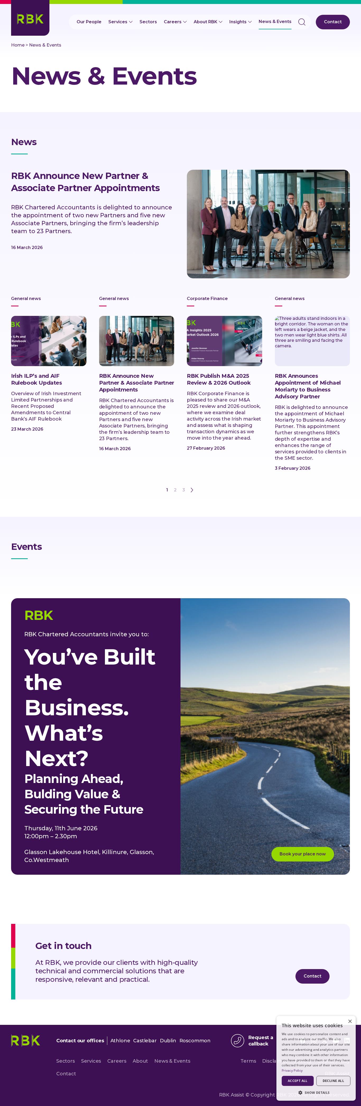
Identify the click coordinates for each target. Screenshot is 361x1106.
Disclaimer (275, 1061)
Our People (89, 21)
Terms (248, 1061)
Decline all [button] (333, 1081)
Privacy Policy (292, 1070)
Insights (238, 21)
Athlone (120, 1041)
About (140, 1061)
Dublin (168, 1041)
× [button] (350, 1022)
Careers (173, 21)
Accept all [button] (298, 1081)
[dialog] (316, 1058)
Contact (333, 21)
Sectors (148, 21)
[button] (316, 1092)
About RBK (205, 21)
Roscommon (195, 1041)
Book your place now (303, 853)
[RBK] (30, 18)
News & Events (275, 21)
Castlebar (144, 1041)
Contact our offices (80, 1041)
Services (117, 21)
